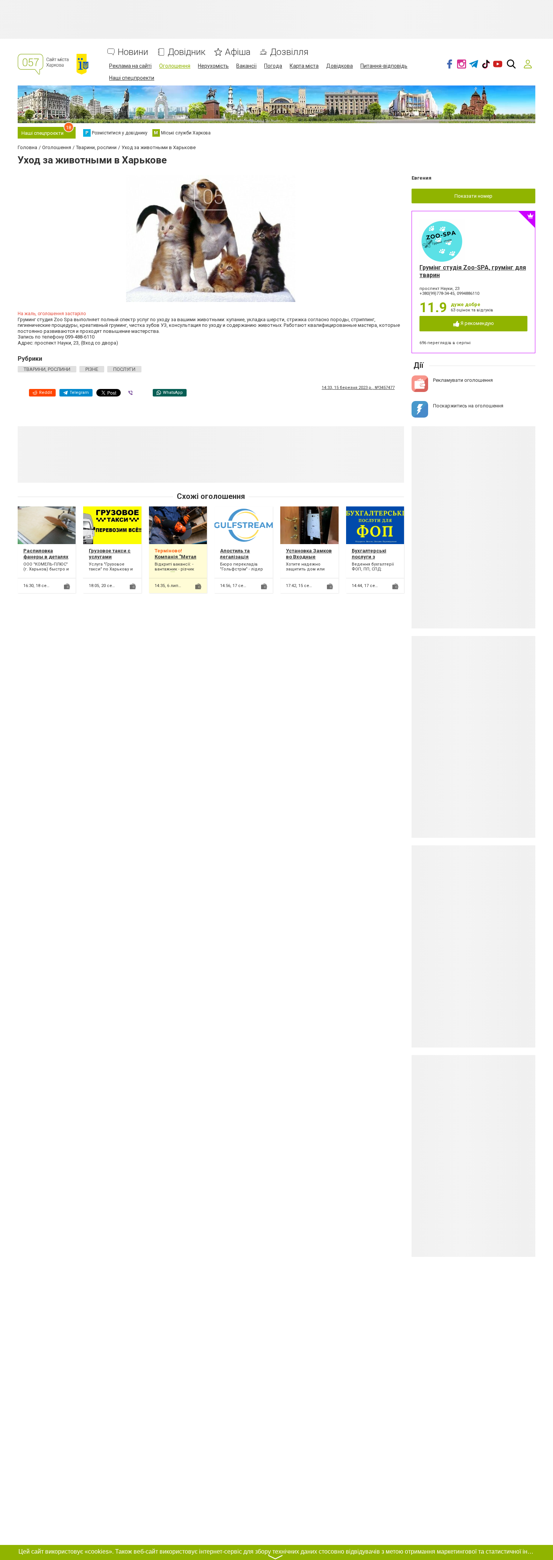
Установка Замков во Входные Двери (309, 556)
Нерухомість (213, 66)
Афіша (238, 52)
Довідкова (339, 66)
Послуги (124, 369)
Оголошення (174, 66)
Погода (273, 66)
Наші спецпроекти (131, 78)
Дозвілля (289, 52)
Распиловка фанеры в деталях (45, 554)
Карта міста (304, 66)
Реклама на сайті (130, 66)
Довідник (186, 52)
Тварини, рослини (47, 369)
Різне (91, 369)
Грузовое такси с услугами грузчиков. (110, 556)
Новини (133, 52)
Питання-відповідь (383, 66)
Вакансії (246, 66)
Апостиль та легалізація (235, 554)
